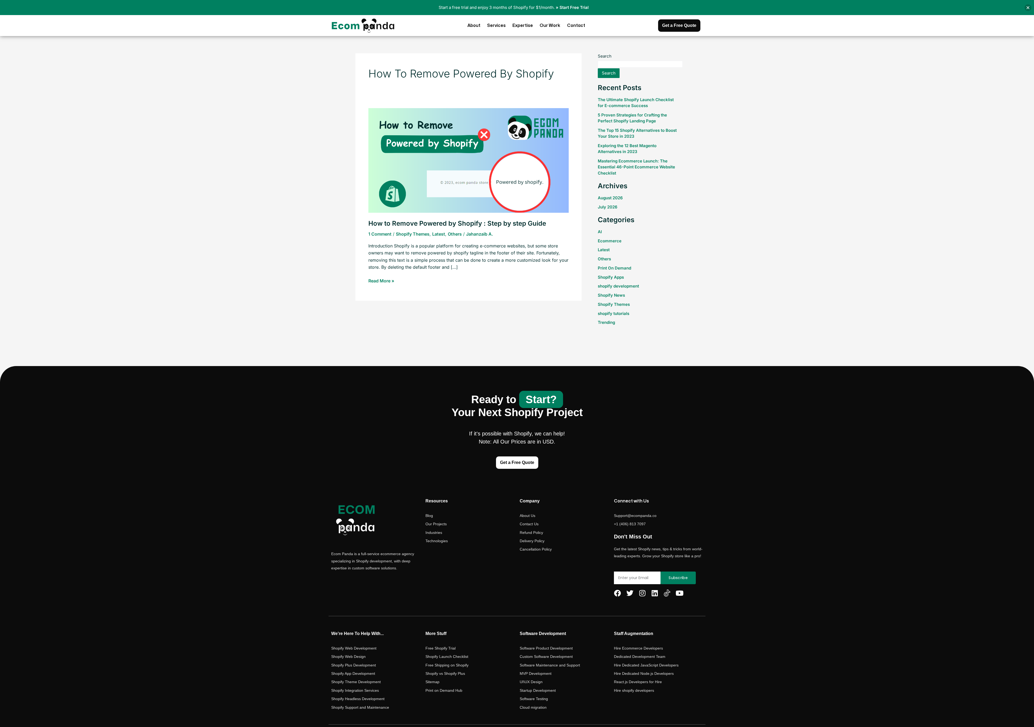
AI (600, 231)
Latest (438, 234)
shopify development (618, 286)
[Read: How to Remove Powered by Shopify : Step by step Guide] (468, 160)
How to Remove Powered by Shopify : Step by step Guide (457, 223)
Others (455, 234)
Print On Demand (614, 268)
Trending (606, 322)
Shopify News (611, 295)
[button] (1028, 7)
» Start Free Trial (572, 7)
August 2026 (610, 197)
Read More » (381, 280)
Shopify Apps (611, 277)
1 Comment (380, 234)
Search (605, 56)
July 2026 (607, 207)
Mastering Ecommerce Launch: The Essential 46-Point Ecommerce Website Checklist (636, 167)
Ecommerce (609, 240)
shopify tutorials (613, 313)
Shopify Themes (412, 234)
